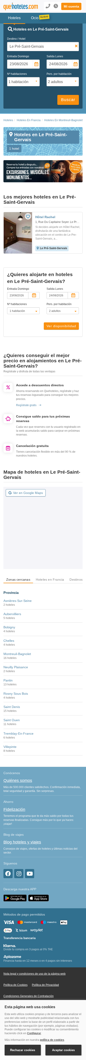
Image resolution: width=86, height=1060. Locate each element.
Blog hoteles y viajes (22, 842)
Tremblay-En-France (18, 733)
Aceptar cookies (63, 1050)
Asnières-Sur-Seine (17, 601)
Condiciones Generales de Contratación (28, 996)
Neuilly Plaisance (15, 667)
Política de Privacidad (45, 985)
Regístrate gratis (26, 405)
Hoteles (8, 120)
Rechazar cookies (22, 1050)
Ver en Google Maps (28, 493)
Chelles (8, 640)
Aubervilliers (12, 614)
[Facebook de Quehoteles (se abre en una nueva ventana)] (8, 873)
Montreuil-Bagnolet (17, 654)
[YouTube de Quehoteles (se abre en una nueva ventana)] (29, 873)
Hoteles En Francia (29, 120)
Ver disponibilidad (61, 326)
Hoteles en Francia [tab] (50, 579)
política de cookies (52, 1040)
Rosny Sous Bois (15, 693)
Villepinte (10, 747)
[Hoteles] (18, 6)
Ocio (35, 18)
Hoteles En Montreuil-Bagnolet (63, 120)
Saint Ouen (11, 720)
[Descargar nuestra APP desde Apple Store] (38, 897)
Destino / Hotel (16, 38)
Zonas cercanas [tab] (18, 579)
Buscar (68, 99)
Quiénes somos (17, 780)
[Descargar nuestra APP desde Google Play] (15, 897)
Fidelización (14, 809)
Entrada (18, 56)
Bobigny (9, 627)
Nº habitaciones (17, 74)
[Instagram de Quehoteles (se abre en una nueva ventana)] (18, 873)
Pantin (8, 680)
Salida (55, 56)
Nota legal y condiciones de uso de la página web (34, 973)
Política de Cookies (15, 985)
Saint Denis (11, 707)
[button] (71, 6)
